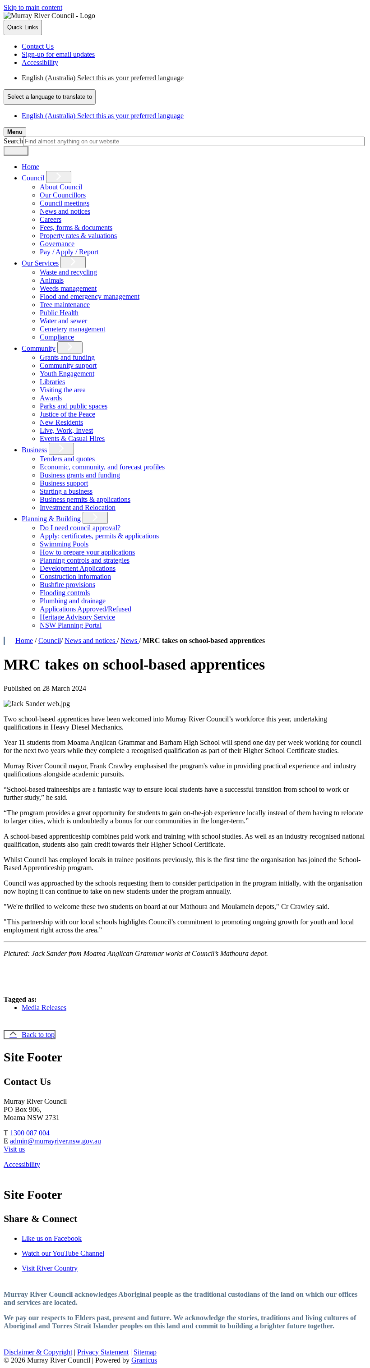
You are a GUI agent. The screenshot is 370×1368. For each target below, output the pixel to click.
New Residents (61, 422)
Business (34, 450)
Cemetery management (72, 329)
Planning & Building (51, 519)
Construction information (75, 576)
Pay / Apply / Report (69, 252)
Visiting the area (63, 390)
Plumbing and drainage (73, 601)
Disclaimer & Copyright (38, 1352)
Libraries (52, 382)
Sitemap (145, 1352)
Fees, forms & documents (76, 227)
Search (13, 141)
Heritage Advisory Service (77, 617)
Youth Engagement (67, 373)
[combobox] (50, 97)
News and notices (65, 211)
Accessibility (22, 1164)
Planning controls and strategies (85, 560)
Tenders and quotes (67, 459)
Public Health (59, 313)
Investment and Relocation (78, 507)
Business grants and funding (80, 475)
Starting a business (66, 491)
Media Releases (44, 1007)
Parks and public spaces (73, 406)
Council (33, 178)
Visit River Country (50, 1268)
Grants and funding (67, 357)
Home (24, 640)
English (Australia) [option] (103, 115)
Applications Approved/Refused (85, 609)
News (129, 640)
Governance (57, 244)
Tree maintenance (65, 304)
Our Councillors (63, 195)
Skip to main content (33, 7)
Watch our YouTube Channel (63, 1253)
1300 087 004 (30, 1133)
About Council (61, 187)
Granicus (144, 1360)
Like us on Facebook (52, 1238)
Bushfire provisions (67, 584)
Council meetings (64, 203)
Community (39, 348)
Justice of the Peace (67, 414)
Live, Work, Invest (66, 430)
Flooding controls (65, 593)
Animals (52, 280)
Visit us (14, 1149)
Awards (51, 398)
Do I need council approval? (80, 528)
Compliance (57, 337)
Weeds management (68, 288)
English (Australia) (103, 78)
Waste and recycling (68, 272)
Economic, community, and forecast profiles (102, 467)
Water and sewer (63, 321)
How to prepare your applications (87, 552)
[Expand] (58, 177)
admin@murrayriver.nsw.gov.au (55, 1141)
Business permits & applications (85, 499)
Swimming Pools (64, 544)
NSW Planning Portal (71, 625)
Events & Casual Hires (72, 438)
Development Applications (78, 568)
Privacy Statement (103, 1352)
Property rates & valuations (78, 235)
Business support (64, 483)
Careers (50, 219)
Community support (68, 365)
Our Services (40, 263)
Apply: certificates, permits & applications (99, 536)
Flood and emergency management (89, 296)
